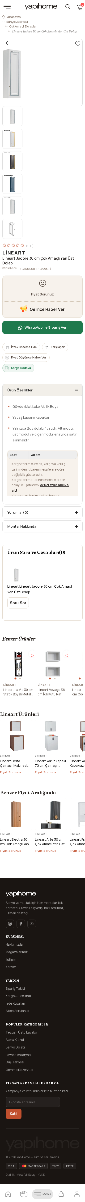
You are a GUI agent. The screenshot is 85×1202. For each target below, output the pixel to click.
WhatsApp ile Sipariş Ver (46, 327)
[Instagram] (10, 924)
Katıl (13, 1113)
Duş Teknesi (15, 1062)
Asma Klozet (15, 1040)
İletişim (11, 959)
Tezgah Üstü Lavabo (21, 1032)
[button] (16, 678)
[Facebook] (21, 924)
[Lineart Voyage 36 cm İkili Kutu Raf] (53, 664)
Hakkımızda (14, 944)
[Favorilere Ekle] (78, 44)
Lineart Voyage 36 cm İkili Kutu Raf (51, 692)
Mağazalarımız (17, 952)
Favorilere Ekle (32, 654)
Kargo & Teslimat (18, 996)
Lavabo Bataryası (18, 1055)
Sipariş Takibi (15, 988)
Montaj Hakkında (21, 526)
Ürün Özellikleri (20, 390)
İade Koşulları (15, 1003)
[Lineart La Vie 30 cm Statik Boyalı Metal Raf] (18, 664)
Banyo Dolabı (15, 1047)
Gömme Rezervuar (20, 1070)
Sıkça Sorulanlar (18, 1011)
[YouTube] (31, 924)
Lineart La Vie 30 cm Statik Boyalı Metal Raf (18, 692)
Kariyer (11, 967)
